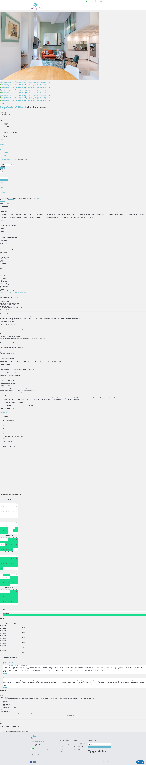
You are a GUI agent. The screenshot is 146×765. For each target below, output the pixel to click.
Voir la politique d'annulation (8, 383)
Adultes (2, 169)
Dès (1, 161)
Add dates (2, 168)
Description (3, 120)
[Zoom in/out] (3, 117)
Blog (60, 751)
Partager (3, 112)
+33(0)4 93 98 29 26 (38, 744)
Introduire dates (4, 180)
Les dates (2, 164)
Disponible (6, 613)
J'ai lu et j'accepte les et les (98, 751)
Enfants (2, 176)
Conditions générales (79, 743)
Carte (4, 155)
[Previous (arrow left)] (0, 491)
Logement (5, 152)
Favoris (115, 1)
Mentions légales (78, 746)
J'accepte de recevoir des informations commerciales (98, 755)
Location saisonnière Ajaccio (35, 1)
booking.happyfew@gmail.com (41, 745)
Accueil (66, 6)
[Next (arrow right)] (2, 491)
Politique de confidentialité (77, 748)
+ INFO (37, 198)
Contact (114, 6)
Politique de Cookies (79, 745)
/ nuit (9, 671)
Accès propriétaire (108, 1)
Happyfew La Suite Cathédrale (11, 679)
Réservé (5, 609)
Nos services (86, 6)
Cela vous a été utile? (73, 715)
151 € (6, 671)
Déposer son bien (97, 6)
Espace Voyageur (99, 1)
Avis (4, 157)
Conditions (6, 154)
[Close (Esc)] (0, 117)
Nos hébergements (75, 6)
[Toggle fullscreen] (2, 117)
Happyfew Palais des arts (9, 665)
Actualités (107, 6)
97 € (6, 685)
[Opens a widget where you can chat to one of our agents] (140, 762)
